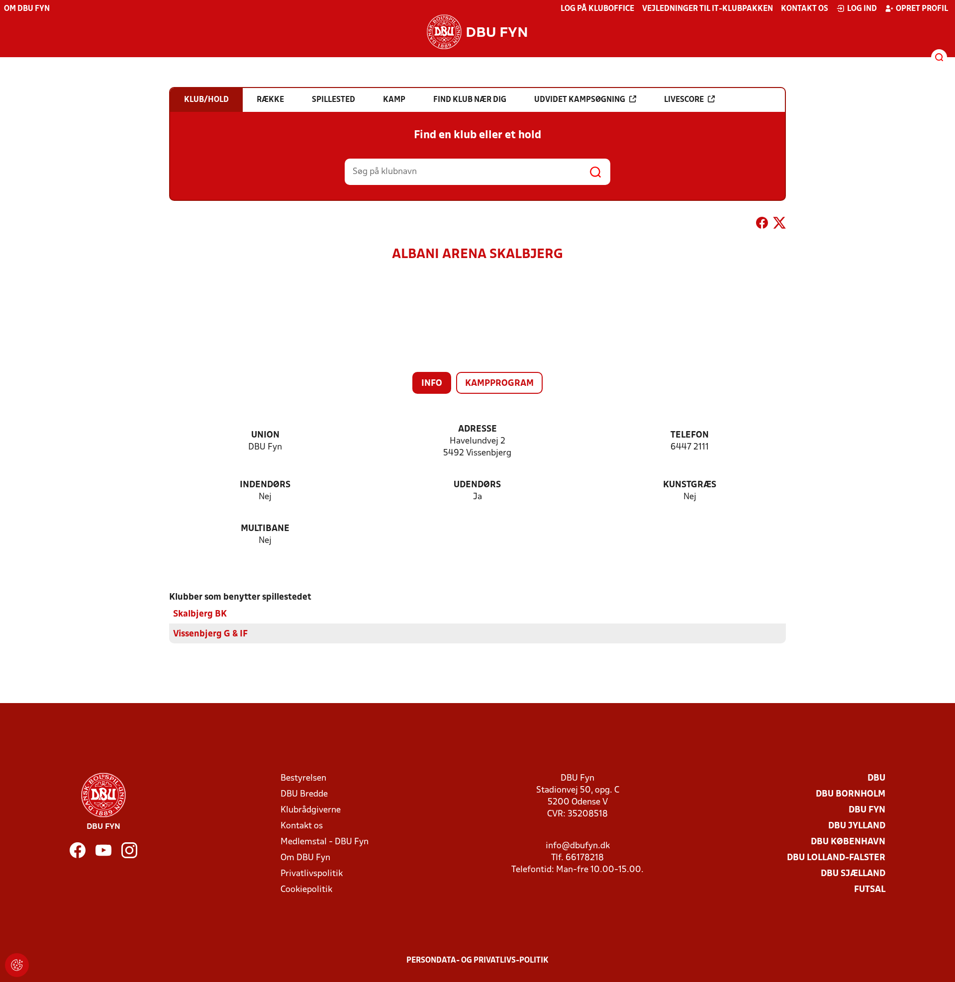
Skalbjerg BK (200, 614)
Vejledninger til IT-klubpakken (707, 8)
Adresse (477, 429)
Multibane (265, 529)
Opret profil (922, 8)
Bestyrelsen (303, 778)
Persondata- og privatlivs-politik (477, 960)
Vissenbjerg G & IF (210, 634)
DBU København (848, 842)
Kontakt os (804, 8)
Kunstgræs (689, 485)
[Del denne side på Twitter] (779, 225)
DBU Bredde (304, 794)
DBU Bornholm (850, 794)
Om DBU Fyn (27, 8)
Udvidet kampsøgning (579, 99)
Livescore (684, 99)
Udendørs (477, 485)
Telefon (689, 435)
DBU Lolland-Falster (836, 858)
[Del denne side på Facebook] (762, 225)
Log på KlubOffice (597, 8)
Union (265, 435)
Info (431, 383)
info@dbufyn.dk (578, 846)
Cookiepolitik (306, 890)
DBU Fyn (867, 810)
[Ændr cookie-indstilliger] (17, 965)
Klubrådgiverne (311, 810)
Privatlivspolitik (312, 874)
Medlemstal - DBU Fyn (325, 842)
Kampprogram (499, 383)
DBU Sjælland (853, 874)
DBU (876, 778)
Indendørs (265, 485)
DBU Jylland (856, 826)
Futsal (869, 890)
